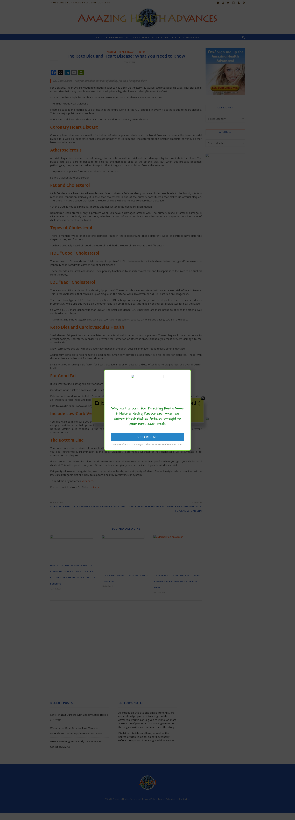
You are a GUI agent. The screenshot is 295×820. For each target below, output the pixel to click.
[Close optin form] (186, 375)
